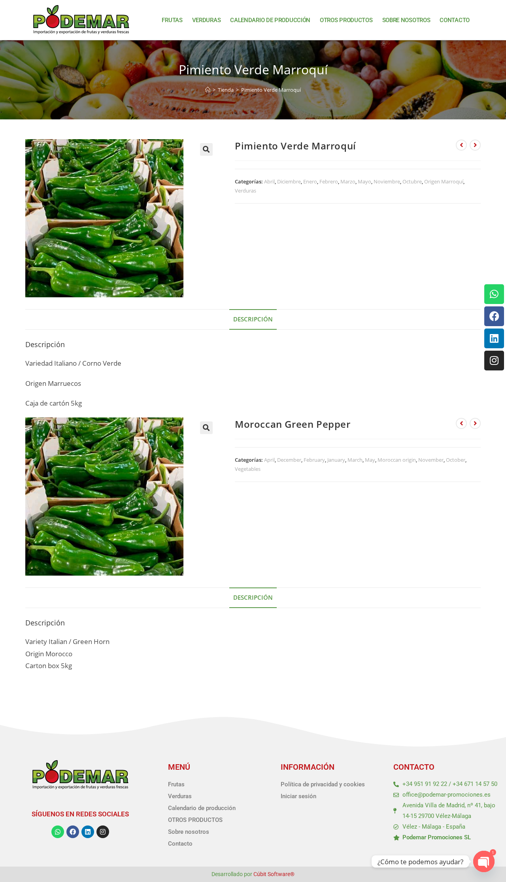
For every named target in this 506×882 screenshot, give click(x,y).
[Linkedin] (494, 338)
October (455, 459)
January (336, 459)
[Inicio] (207, 89)
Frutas (172, 20)
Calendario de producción (270, 20)
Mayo (364, 181)
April (269, 459)
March (355, 459)
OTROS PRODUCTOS (346, 20)
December (289, 459)
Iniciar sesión (298, 796)
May (370, 459)
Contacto (455, 20)
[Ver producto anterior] (461, 145)
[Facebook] (494, 316)
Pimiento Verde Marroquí (271, 89)
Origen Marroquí (443, 181)
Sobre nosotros (406, 20)
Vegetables (248, 468)
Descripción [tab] (253, 319)
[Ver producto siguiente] (475, 145)
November (431, 459)
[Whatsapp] (494, 294)
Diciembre (289, 181)
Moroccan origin (397, 459)
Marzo (347, 181)
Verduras (206, 20)
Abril (269, 181)
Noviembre (387, 181)
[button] (206, 149)
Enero (310, 181)
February (314, 459)
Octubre (412, 181)
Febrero (328, 181)
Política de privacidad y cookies (323, 784)
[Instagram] (494, 360)
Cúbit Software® (274, 874)
